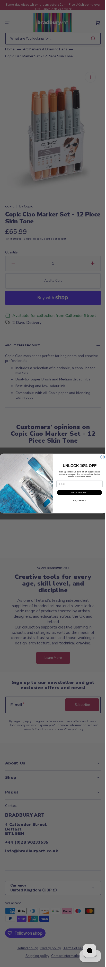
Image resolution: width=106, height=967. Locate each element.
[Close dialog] (101, 457)
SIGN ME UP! (77, 492)
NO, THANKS (77, 500)
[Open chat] (86, 950)
